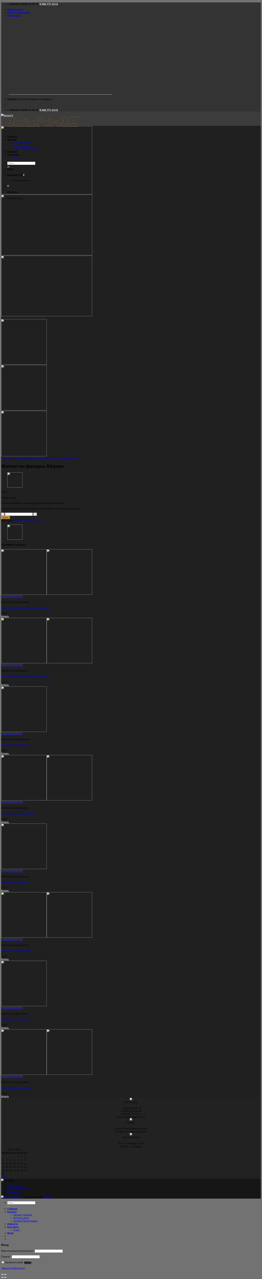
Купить (5, 517)
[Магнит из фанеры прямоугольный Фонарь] (46, 593)
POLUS (47, 1197)
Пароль (6, 1256)
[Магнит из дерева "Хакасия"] (46, 936)
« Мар (4, 1177)
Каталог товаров (22, 1214)
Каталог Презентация (25, 1220)
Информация (15, 9)
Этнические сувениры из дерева (30, 458)
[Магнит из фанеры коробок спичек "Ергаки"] (46, 662)
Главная (6, 458)
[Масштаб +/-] (5, 1274)
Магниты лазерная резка (64, 458)
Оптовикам (14, 15)
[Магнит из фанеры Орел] (24, 730)
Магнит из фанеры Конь (14, 881)
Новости (12, 1223)
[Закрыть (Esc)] (2, 1274)
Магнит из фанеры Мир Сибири (18, 813)
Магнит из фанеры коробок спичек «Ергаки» (25, 676)
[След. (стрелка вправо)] (5, 1277)
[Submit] (8, 1206)
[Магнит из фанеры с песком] (14, 486)
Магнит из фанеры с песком (16, 1087)
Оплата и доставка (18, 12)
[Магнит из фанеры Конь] (24, 868)
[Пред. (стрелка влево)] (2, 1277)
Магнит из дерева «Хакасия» (17, 950)
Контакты (13, 1226)
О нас (16, 1229)
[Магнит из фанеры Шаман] (24, 1005)
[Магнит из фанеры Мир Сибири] (46, 799)
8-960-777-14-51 (48, 3)
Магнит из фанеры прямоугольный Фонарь (25, 607)
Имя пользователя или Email (17, 1250)
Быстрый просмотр (12, 596)
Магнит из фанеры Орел (14, 744)
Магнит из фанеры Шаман (15, 1019)
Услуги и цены (21, 1217)
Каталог (12, 1211)
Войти (27, 1262)
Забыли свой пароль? (13, 1268)
